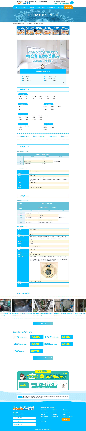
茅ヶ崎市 (34, 119)
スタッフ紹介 (43, 421)
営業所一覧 (43, 414)
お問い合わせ (65, 409)
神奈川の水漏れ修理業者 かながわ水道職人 (19, 23)
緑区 (40, 99)
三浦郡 (52, 127)
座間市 (27, 116)
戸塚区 (47, 99)
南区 (26, 98)
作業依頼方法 (60, 7)
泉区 (54, 98)
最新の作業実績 (53, 136)
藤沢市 (34, 117)
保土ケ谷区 (35, 96)
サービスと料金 (22, 7)
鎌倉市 (45, 127)
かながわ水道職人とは (51, 7)
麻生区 (59, 106)
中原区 (45, 109)
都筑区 (47, 98)
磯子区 (34, 99)
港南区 (27, 99)
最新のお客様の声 (55, 416)
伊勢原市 (41, 117)
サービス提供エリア (31, 7)
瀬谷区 (54, 99)
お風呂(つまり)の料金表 (39, 136)
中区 (26, 96)
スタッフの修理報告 (41, 7)
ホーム (16, 7)
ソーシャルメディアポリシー (68, 416)
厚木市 (20, 116)
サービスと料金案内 (29, 23)
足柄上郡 (20, 129)
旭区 (33, 98)
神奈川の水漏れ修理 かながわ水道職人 (48, 407)
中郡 (47, 116)
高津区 (52, 106)
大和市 (20, 117)
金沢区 (41, 96)
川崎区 (45, 106)
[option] (22, 307)
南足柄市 (20, 127)
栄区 (54, 96)
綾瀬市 (27, 117)
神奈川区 (20, 98)
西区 (19, 99)
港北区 (41, 98)
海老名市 (20, 119)
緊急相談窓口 (68, 7)
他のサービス (65, 136)
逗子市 (45, 129)
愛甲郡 (27, 119)
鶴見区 (20, 96)
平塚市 (34, 116)
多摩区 (52, 109)
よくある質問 (54, 414)
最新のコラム (54, 418)
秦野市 (41, 116)
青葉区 (47, 96)
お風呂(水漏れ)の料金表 (24, 136)
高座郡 (41, 119)
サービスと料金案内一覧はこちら (43, 357)
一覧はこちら (43, 323)
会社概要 (64, 414)
